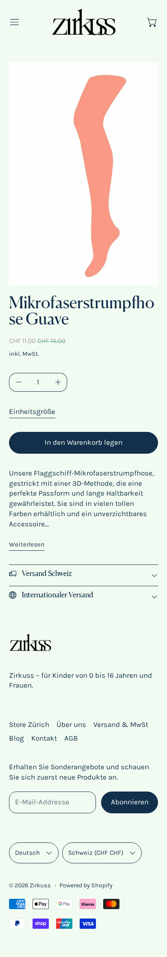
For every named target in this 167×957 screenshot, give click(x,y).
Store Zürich (29, 724)
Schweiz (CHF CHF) (95, 853)
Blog (16, 738)
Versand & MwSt (120, 724)
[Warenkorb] (152, 22)
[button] (83, 173)
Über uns (71, 724)
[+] (58, 382)
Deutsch (27, 853)
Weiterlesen (27, 544)
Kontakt (44, 738)
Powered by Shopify (86, 885)
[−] (18, 382)
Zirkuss (40, 885)
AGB (71, 738)
